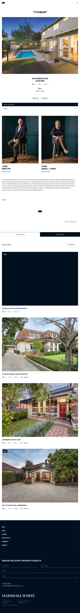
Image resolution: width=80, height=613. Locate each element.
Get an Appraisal (9, 104)
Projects (6, 538)
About (4, 545)
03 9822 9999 (6, 583)
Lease (4, 534)
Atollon (24, 602)
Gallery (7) (35, 98)
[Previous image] (4, 45)
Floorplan (44, 98)
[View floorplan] (75, 72)
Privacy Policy (5, 602)
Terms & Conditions (6, 601)
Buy (3, 527)
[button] (40, 211)
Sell (4, 530)
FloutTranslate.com (13, 605)
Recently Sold (6, 244)
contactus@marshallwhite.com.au (12, 585)
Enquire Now (60, 234)
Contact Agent (20, 234)
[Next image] (75, 45)
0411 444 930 (6, 171)
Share (5, 109)
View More (70, 244)
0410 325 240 (45, 171)
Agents (5, 541)
